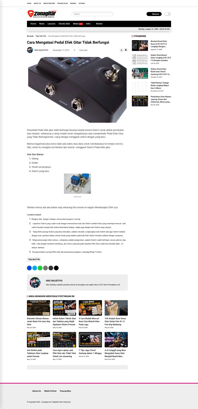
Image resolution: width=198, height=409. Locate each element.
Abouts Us (36, 391)
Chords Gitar (64, 23)
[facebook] (153, 3)
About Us (37, 3)
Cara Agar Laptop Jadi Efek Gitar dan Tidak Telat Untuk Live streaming (64, 353)
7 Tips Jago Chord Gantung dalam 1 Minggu (90, 352)
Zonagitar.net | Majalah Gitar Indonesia (56, 402)
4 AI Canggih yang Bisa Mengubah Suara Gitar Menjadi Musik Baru (115, 353)
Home (29, 3)
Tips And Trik (41, 36)
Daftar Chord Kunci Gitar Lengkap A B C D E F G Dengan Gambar (161, 57)
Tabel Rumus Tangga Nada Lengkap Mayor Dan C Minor (160, 85)
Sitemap (82, 3)
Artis (88, 23)
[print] (45, 268)
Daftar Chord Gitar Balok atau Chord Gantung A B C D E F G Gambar (160, 72)
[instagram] (161, 3)
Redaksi (73, 3)
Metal (77, 23)
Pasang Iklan (62, 3)
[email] (50, 268)
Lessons (51, 23)
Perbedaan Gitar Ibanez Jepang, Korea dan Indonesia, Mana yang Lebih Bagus (161, 99)
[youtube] (165, 3)
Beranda (30, 36)
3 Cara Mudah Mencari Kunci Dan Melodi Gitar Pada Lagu (89, 321)
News (41, 23)
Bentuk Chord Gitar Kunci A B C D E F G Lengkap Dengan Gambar (159, 44)
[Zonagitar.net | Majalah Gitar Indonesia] (42, 17)
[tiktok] (169, 3)
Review (99, 23)
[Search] (110, 14)
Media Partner (49, 3)
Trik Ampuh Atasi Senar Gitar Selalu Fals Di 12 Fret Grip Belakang (115, 321)
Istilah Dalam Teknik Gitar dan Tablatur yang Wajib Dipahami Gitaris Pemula (64, 321)
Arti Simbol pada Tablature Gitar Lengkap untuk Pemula (37, 353)
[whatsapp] (40, 268)
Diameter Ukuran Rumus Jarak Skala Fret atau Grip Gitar (38, 321)
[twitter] (157, 3)
